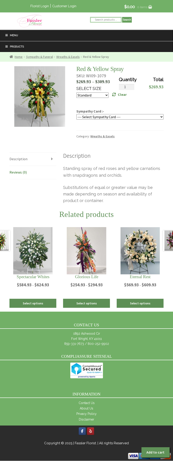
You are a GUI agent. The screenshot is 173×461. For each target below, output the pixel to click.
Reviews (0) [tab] (18, 172)
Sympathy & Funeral (39, 57)
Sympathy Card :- (90, 111)
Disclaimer (86, 419)
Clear (122, 94)
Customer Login (64, 6)
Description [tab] (18, 159)
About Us (86, 408)
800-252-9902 (98, 344)
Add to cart (155, 452)
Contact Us (87, 403)
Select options (33, 303)
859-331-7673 (74, 344)
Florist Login (39, 6)
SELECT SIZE (88, 88)
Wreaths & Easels (68, 57)
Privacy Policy (86, 414)
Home (19, 57)
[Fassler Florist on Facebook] (82, 431)
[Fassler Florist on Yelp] (90, 431)
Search (127, 19)
